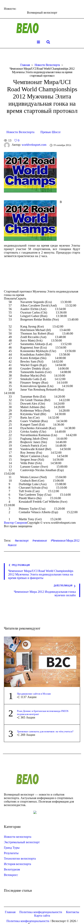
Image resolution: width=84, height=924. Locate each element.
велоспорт (22, 540)
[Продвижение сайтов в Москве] (42, 661)
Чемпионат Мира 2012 (65, 540)
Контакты (72, 912)
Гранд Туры (12, 847)
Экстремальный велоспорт (22, 842)
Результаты (11, 853)
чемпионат (40, 540)
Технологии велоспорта (20, 858)
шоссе (12, 545)
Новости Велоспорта (47, 65)
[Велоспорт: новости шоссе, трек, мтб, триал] (42, 28)
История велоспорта (17, 864)
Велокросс (11, 875)
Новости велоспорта (17, 836)
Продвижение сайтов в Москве (34, 693)
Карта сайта (42, 915)
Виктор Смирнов (15, 522)
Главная (25, 65)
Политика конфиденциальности (40, 912)
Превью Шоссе (50, 132)
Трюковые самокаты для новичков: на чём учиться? (45, 731)
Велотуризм (12, 869)
